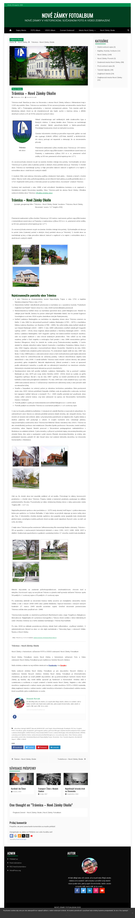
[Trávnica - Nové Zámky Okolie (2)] (54, 255)
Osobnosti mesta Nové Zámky (108, 62)
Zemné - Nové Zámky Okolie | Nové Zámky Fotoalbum (40, 812)
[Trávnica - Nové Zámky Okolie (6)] (26, 478)
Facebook (18, 747)
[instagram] (96, 890)
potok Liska (22, 737)
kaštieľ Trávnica (31, 732)
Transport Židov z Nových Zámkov (48, 789)
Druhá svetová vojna (105, 47)
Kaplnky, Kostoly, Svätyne (107, 51)
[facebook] (77, 890)
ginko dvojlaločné (28, 730)
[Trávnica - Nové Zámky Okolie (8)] (54, 550)
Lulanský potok (16, 735)
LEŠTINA (82, 732)
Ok (66, 915)
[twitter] (83, 890)
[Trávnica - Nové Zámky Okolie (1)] (26, 255)
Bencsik (34, 728)
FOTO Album (35, 30)
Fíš (72, 728)
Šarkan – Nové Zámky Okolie (25, 759)
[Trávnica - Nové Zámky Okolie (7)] (26, 550)
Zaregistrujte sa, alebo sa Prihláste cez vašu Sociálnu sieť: (31, 832)
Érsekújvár (67, 728)
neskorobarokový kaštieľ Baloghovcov (43, 735)
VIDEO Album (50, 30)
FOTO (13, 730)
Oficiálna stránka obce (44, 193)
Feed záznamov (15, 863)
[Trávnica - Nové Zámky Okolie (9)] (26, 572)
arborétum (17, 728)
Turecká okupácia (68, 737)
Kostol (51, 732)
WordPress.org (15, 870)
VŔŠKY (19, 739)
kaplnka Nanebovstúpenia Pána (70, 730)
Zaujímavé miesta (104, 74)
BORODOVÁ (41, 728)
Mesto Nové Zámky (86, 30)
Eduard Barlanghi (58, 728)
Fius (74, 728)
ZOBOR (23, 739)
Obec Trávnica (73, 735)
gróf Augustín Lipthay (41, 730)
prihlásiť (52, 826)
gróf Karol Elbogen (54, 730)
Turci (61, 737)
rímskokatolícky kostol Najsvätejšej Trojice (39, 737)
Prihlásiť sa (13, 859)
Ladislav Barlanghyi (59, 732)
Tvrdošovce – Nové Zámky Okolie (70, 759)
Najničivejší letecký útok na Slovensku (75, 789)
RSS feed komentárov (17, 867)
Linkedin (55, 747)
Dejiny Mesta (21, 30)
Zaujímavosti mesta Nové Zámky (109, 77)
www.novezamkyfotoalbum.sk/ (35, 709)
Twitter (31, 747)
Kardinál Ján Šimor (18, 788)
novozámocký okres (62, 735)
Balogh (23, 728)
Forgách (79, 728)
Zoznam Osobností (67, 30)
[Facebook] (15, 717)
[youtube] (102, 890)
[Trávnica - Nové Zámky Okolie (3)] (26, 277)
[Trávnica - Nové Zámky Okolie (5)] (54, 456)
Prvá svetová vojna (104, 66)
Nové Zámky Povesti (105, 58)
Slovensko (56, 737)
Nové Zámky (17, 89)
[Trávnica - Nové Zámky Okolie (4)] (26, 456)
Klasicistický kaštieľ (42, 732)
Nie (69, 915)
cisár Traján (48, 728)
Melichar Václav (26, 735)
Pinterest (43, 747)
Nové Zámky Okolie (107, 30)
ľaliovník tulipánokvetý (72, 732)
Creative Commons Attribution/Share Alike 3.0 (45, 637)
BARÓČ (28, 728)
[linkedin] (89, 890)
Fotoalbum (19, 730)
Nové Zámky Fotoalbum (67, 15)
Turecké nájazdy (103, 70)
